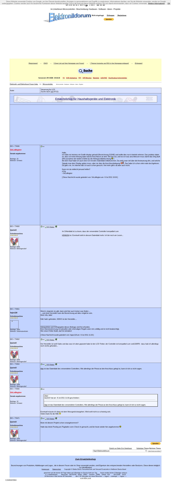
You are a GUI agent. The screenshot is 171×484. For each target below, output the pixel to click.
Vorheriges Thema (142, 448)
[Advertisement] (85, 41)
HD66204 (65, 235)
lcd (52, 92)
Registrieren (121, 15)
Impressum (45, 469)
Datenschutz (56, 469)
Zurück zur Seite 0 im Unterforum (120, 448)
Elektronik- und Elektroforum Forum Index (24, 84)
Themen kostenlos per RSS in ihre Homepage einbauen (109, 63)
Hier (42, 369)
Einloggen (110, 15)
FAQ (45, 63)
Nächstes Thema (155, 448)
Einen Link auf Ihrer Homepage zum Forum (69, 63)
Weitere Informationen (156, 3)
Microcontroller (48, 84)
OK (169, 3)
